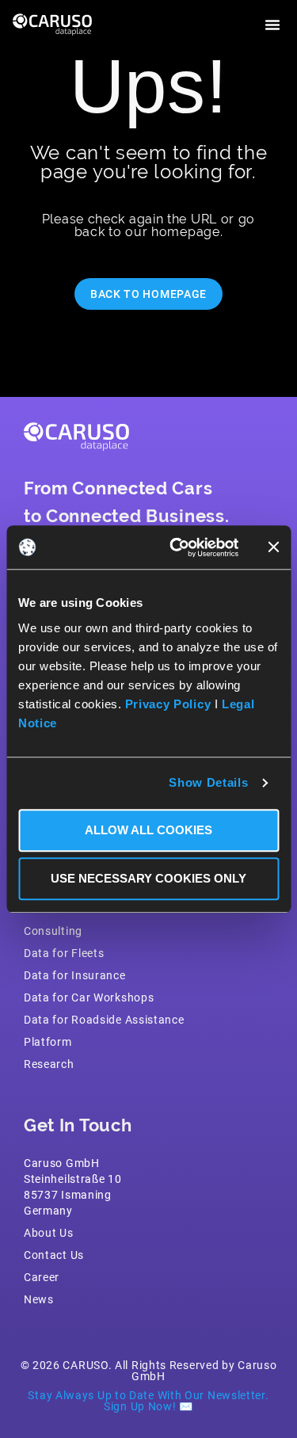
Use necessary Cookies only (148, 878)
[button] (272, 24)
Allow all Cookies (148, 830)
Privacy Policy (168, 704)
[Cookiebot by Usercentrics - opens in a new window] (177, 547)
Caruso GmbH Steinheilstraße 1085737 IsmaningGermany (73, 1186)
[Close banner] (273, 547)
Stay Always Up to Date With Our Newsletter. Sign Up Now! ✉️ (148, 1400)
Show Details (208, 782)
